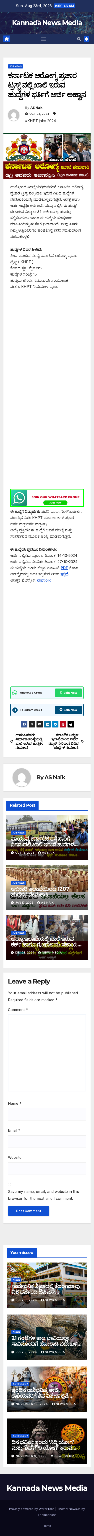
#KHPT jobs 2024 (40, 120)
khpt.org (44, 580)
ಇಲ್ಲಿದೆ (64, 574)
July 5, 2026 (27, 1300)
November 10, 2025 (32, 1404)
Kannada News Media (47, 23)
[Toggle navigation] (44, 39)
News (16, 1280)
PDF (64, 568)
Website (14, 1157)
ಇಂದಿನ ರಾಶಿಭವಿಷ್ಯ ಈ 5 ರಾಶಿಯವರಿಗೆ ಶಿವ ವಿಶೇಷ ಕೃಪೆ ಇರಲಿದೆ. (39, 1396)
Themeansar (47, 1515)
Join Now (70, 692)
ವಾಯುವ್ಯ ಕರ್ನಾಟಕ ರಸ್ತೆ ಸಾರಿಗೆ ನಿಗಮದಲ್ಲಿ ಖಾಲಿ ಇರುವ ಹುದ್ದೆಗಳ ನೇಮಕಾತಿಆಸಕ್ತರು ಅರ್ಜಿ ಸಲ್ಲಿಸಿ (42, 844)
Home (47, 1526)
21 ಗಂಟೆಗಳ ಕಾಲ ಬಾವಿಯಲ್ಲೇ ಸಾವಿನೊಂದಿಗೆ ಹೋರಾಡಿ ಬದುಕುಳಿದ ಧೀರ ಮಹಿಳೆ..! (46, 1344)
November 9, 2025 (31, 1456)
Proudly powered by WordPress (32, 1509)
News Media (52, 952)
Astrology (20, 1384)
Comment (18, 1009)
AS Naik (36, 108)
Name (14, 1103)
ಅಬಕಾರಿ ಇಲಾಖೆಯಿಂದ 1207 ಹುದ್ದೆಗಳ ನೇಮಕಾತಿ (40, 892)
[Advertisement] (47, 344)
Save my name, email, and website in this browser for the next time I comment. (43, 1195)
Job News (15, 66)
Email (14, 1130)
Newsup (75, 1509)
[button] (79, 39)
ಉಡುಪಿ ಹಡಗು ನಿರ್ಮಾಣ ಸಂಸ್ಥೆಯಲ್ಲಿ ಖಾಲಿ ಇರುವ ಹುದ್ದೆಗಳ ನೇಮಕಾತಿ (29, 741)
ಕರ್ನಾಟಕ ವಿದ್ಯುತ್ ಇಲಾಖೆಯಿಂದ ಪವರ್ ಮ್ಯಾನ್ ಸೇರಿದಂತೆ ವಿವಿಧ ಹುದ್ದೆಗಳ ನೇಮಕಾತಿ (63, 741)
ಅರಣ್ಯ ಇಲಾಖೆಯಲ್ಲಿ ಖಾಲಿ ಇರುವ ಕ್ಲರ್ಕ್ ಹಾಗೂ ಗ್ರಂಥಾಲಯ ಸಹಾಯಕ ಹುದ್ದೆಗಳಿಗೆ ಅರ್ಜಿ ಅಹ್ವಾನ (45, 944)
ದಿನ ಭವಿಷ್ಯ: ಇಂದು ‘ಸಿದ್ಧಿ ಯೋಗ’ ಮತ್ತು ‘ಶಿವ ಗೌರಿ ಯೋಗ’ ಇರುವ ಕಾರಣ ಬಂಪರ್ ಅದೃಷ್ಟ (42, 1448)
